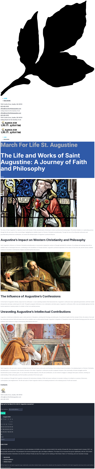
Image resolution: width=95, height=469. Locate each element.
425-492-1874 (5, 106)
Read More (7, 100)
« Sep (2, 437)
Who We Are (7, 457)
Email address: (4, 409)
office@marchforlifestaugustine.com (11, 108)
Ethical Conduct (8, 459)
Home (5, 98)
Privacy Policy (8, 461)
